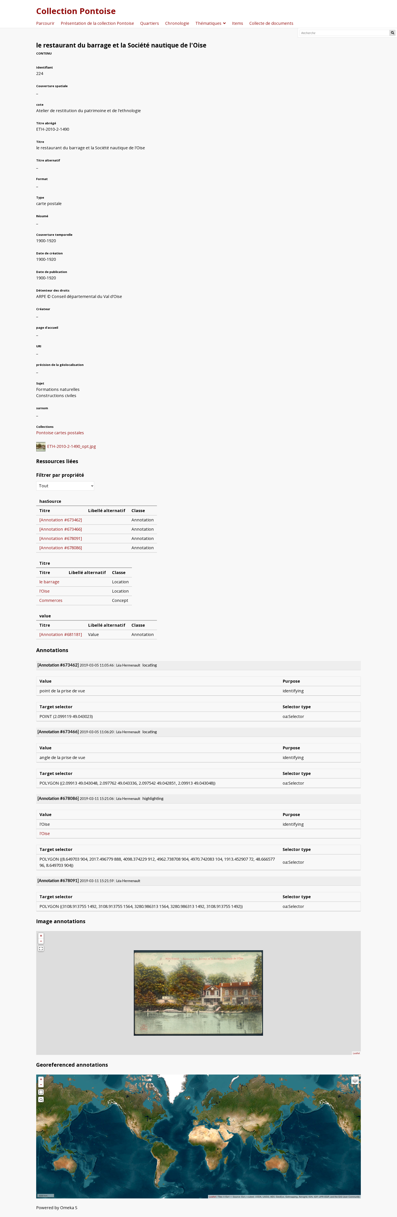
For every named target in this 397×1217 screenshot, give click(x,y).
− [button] (41, 941)
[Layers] (355, 1080)
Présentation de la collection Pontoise (97, 23)
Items (237, 23)
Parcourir (45, 23)
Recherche (392, 33)
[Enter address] (41, 1099)
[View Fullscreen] (41, 948)
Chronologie (177, 23)
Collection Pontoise (76, 11)
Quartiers (149, 23)
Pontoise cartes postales (60, 432)
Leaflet (356, 1053)
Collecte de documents (271, 23)
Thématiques (208, 23)
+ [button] (41, 936)
